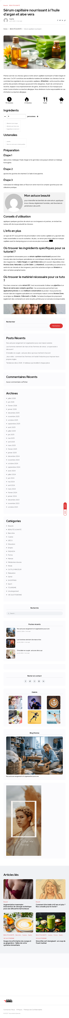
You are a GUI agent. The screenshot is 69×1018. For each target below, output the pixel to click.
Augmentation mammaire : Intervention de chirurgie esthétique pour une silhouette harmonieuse (17, 907)
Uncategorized (13, 591)
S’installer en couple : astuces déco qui (29, 650)
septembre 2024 (14, 467)
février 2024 (12, 492)
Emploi (10, 548)
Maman (10, 558)
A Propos (19, 1010)
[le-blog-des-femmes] (13, 1000)
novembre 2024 (13, 460)
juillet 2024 (12, 474)
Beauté (10, 526)
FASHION (11, 551)
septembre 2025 (14, 424)
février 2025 (12, 449)
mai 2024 (11, 482)
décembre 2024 (14, 456)
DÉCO (10, 540)
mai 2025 (11, 438)
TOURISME (12, 587)
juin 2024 (11, 478)
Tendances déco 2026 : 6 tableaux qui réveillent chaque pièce (28, 363)
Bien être (11, 533)
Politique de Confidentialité (33, 1010)
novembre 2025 (13, 416)
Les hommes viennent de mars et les (29, 640)
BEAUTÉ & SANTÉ (16, 29)
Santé (10, 577)
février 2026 (12, 406)
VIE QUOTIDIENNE (15, 595)
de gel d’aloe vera (13, 126)
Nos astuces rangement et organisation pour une (33, 629)
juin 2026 (11, 402)
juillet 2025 (12, 431)
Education (11, 544)
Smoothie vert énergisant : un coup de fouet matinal (50, 942)
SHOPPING (12, 580)
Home (5, 29)
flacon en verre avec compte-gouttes (16, 144)
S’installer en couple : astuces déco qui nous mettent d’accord (28, 353)
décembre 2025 (13, 413)
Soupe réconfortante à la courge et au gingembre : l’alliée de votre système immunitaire (17, 943)
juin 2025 (11, 434)
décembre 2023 (13, 500)
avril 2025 (11, 442)
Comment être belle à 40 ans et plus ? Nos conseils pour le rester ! (50, 906)
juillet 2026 (12, 398)
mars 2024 (12, 489)
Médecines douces (15, 562)
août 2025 (11, 427)
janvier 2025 (12, 453)
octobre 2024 (13, 463)
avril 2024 (11, 485)
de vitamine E (13, 129)
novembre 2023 (13, 503)
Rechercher (10, 322)
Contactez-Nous (9, 1010)
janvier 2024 (12, 496)
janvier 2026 (12, 409)
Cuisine (10, 537)
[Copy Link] (64, 20)
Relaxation (11, 573)
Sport (10, 584)
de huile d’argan (12, 123)
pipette (8, 141)
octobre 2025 (13, 420)
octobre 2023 (13, 507)
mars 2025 (12, 445)
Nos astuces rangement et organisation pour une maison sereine (29, 343)
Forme (10, 555)
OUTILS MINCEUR (14, 569)
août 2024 (12, 471)
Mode (10, 566)
